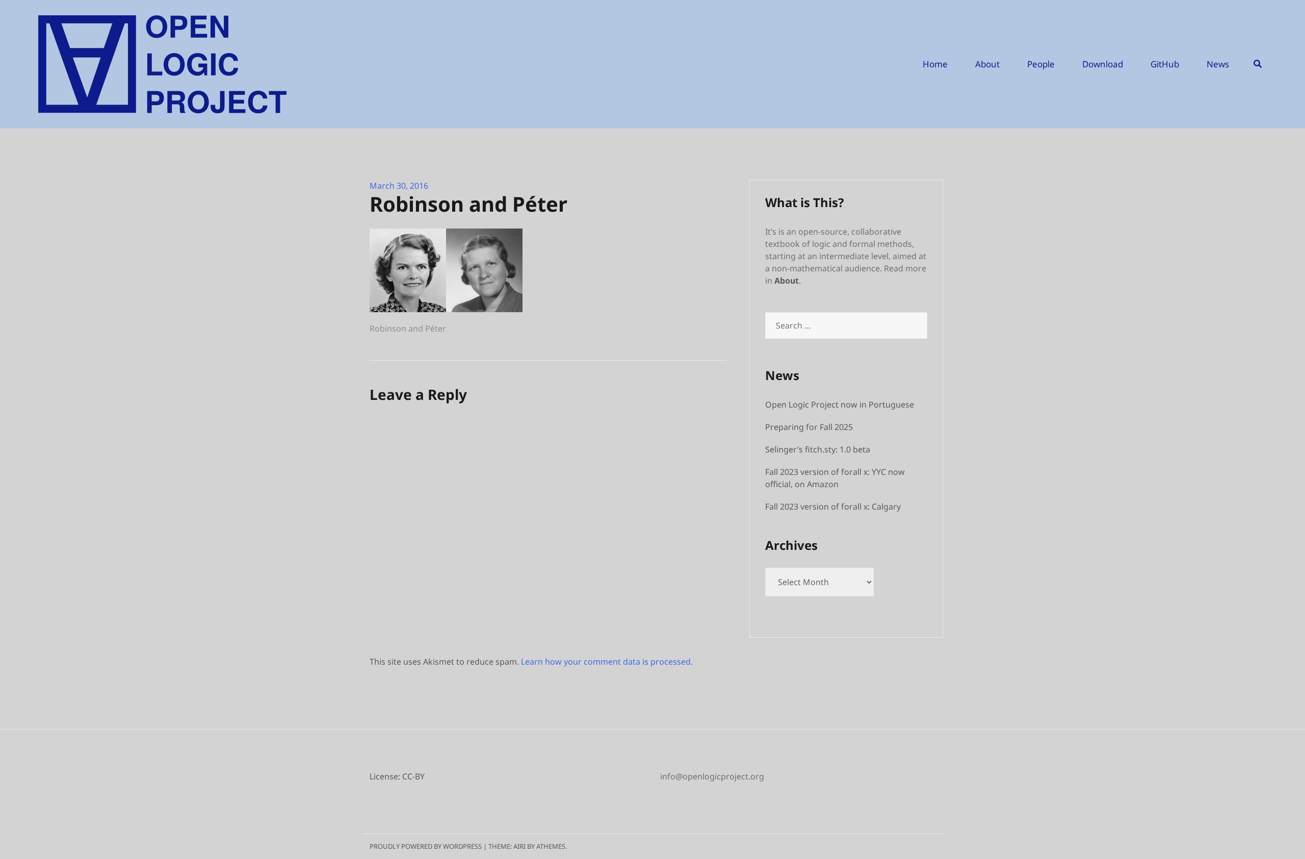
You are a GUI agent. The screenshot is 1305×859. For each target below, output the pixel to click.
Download (1102, 64)
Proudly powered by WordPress (426, 846)
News (1218, 64)
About (987, 64)
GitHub (1165, 64)
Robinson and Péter (408, 328)
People (1041, 64)
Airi (519, 846)
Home (935, 64)
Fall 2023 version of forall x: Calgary (833, 506)
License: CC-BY (397, 776)
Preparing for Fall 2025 (809, 427)
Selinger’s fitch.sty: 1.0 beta (817, 449)
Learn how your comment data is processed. (607, 661)
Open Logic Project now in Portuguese (839, 404)
